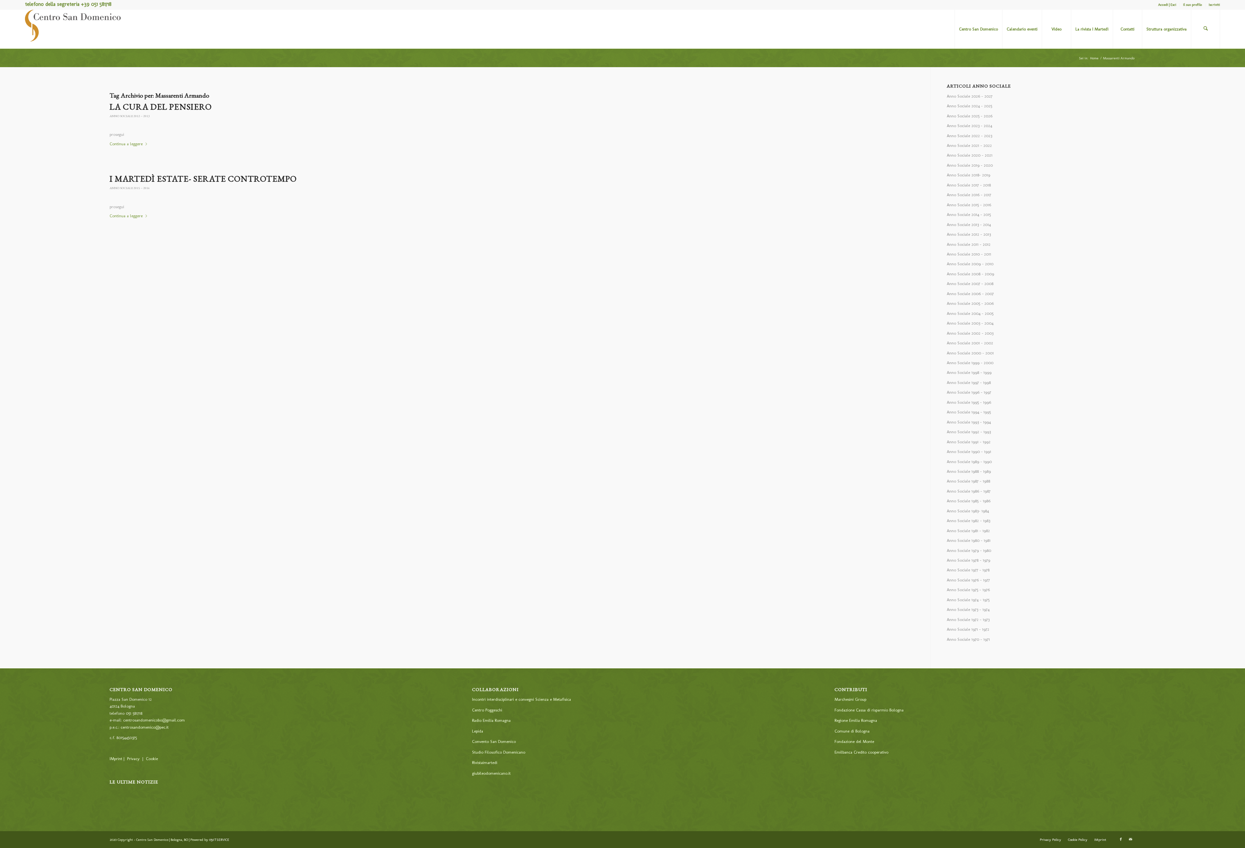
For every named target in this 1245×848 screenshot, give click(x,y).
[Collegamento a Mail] (1130, 839)
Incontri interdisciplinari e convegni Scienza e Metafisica (521, 699)
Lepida (477, 731)
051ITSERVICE (219, 840)
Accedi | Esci (1167, 5)
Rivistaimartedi (484, 762)
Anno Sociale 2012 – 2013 (130, 116)
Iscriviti (1214, 5)
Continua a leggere (126, 143)
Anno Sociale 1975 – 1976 (968, 589)
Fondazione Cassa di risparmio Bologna (869, 710)
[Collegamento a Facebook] (1121, 839)
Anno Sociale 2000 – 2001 (970, 353)
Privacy (133, 758)
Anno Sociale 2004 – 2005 (970, 313)
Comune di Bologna (852, 731)
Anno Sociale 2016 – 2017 (969, 194)
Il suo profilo (1192, 5)
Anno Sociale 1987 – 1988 (968, 481)
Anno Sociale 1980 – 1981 (968, 540)
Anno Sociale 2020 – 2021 (969, 155)
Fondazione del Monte (854, 741)
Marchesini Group (850, 699)
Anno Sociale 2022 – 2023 (969, 135)
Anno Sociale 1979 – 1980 (969, 550)
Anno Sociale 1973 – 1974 (968, 609)
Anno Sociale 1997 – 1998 (969, 382)
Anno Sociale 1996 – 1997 (969, 392)
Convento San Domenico (494, 741)
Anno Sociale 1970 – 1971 (968, 639)
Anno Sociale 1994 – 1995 (969, 412)
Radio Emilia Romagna (491, 720)
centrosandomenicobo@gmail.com (154, 720)
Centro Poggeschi (487, 710)
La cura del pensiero (161, 106)
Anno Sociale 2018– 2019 (968, 175)
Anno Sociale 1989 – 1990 (969, 461)
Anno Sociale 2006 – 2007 (970, 293)
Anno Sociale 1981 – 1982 (968, 530)
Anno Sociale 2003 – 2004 (970, 323)
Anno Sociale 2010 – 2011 (969, 254)
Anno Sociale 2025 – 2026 (969, 115)
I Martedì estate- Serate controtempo (203, 178)
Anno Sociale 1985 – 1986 (968, 500)
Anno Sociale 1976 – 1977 (968, 580)
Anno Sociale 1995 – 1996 (969, 402)
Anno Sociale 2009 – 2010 (970, 263)
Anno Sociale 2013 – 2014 (969, 224)
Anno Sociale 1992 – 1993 (969, 431)
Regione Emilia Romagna (856, 720)
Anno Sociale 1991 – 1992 (968, 441)
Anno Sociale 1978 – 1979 (968, 560)
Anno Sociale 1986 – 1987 (968, 491)
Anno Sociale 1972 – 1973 (968, 619)
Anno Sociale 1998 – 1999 (969, 372)
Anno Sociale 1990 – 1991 (969, 451)
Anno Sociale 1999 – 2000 (970, 362)
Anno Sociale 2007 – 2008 (970, 283)
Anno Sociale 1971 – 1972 (968, 629)
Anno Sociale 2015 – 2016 (130, 188)
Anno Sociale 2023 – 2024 (969, 125)
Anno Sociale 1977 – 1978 (968, 569)
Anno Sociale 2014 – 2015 (969, 214)
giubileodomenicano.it (491, 773)
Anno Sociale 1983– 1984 (968, 510)
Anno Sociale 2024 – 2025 (969, 105)
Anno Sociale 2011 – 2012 (968, 244)
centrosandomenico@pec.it (145, 727)
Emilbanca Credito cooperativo (861, 752)
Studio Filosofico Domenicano (498, 752)
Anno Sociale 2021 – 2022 (969, 145)
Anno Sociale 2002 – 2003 (970, 333)
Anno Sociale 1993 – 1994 (969, 422)
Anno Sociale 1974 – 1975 (968, 599)
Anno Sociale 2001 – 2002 (970, 342)
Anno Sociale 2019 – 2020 (970, 165)
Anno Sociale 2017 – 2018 (969, 185)
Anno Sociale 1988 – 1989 (969, 471)
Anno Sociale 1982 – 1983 (968, 520)
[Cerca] (1205, 29)
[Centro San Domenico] (73, 29)
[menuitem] (1167, 4)
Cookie (152, 758)
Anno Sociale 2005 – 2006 (970, 303)
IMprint (116, 758)
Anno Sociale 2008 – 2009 (970, 273)
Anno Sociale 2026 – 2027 (969, 96)
